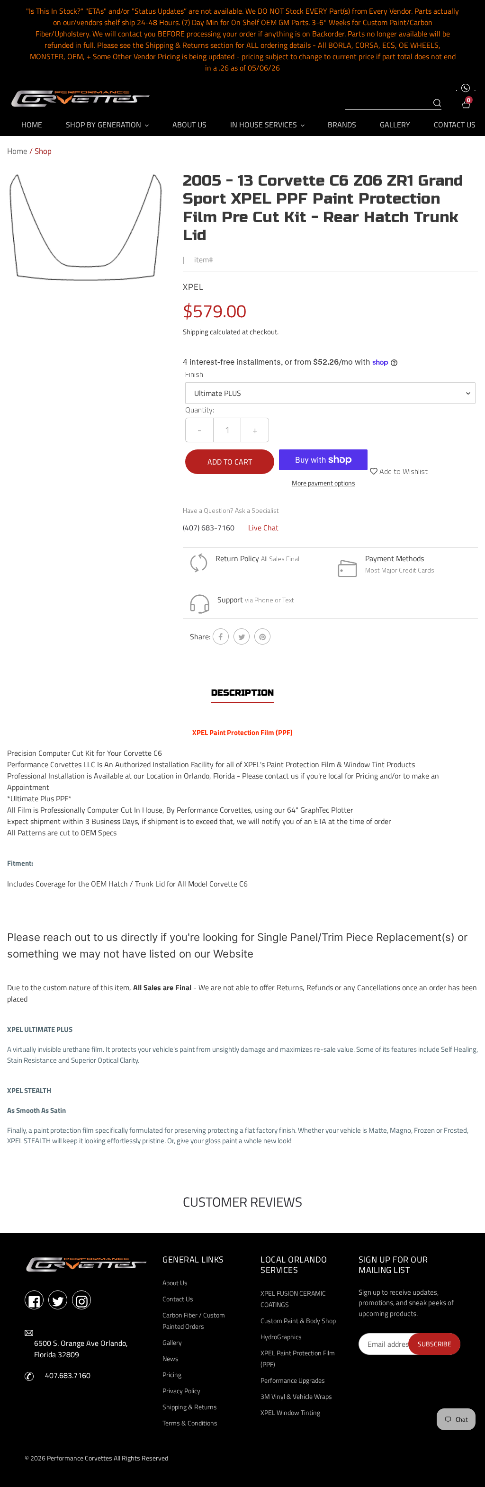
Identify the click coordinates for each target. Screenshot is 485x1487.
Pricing (171, 1375)
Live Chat (263, 527)
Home (17, 151)
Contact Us (177, 1299)
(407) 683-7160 (208, 527)
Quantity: (199, 409)
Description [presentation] (242, 693)
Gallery (172, 1342)
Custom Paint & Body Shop (298, 1321)
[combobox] (393, 103)
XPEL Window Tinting (290, 1412)
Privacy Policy (181, 1391)
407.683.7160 (67, 1375)
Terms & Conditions (189, 1423)
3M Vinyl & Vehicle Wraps (296, 1396)
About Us (175, 1283)
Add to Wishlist (402, 471)
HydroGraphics (281, 1337)
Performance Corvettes (79, 1458)
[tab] (242, 693)
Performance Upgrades (292, 1380)
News (170, 1358)
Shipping (195, 331)
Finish (194, 374)
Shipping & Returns (189, 1407)
